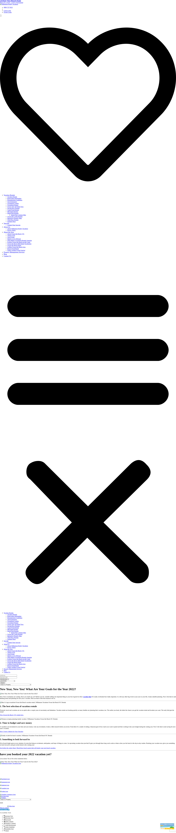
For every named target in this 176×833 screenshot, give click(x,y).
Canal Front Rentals (13, 210)
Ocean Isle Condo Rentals (14, 216)
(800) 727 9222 (8, 7)
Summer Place (11, 221)
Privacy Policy (11, 230)
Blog (5, 254)
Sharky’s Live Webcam (14, 239)
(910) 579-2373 (93, 773)
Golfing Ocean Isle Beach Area (16, 247)
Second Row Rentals (13, 208)
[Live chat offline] (167, 826)
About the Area (9, 232)
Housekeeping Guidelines (14, 200)
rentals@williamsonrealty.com (88, 776)
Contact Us (7, 256)
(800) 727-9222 (83, 773)
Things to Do (11, 235)
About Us (7, 227)
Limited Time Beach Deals (10, 1)
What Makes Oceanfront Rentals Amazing (19, 240)
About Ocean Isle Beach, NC (15, 234)
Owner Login (8, 12)
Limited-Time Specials (13, 225)
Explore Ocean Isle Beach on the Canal (18, 242)
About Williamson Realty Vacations (17, 228)
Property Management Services (14, 252)
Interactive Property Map (14, 218)
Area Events (10, 237)
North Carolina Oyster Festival (16, 250)
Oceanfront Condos (13, 203)
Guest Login (7, 10)
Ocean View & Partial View (15, 206)
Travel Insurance (12, 202)
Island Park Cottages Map (18, 215)
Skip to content (4, 808)
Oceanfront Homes (12, 205)
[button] (88, 434)
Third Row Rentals (12, 220)
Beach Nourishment (13, 249)
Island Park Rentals (13, 213)
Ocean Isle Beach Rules (14, 245)
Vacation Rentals (9, 195)
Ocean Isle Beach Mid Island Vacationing (19, 244)
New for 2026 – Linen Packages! (11, 2)
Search (2, 683)
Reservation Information (14, 198)
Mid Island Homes (12, 211)
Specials (6, 223)
